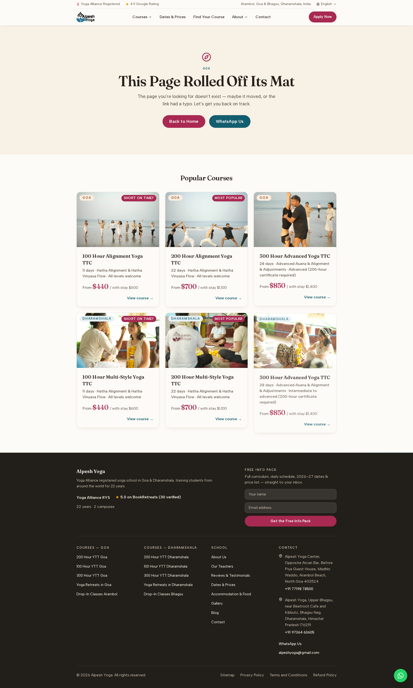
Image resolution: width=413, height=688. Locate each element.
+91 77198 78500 (299, 589)
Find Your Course (208, 17)
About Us (218, 557)
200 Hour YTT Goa (91, 557)
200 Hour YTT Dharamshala (166, 557)
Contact (263, 17)
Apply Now (323, 17)
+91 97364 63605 (299, 632)
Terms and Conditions (288, 675)
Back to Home (183, 121)
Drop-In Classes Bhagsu (163, 594)
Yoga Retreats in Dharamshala (168, 585)
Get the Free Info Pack (290, 521)
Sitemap (227, 675)
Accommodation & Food (231, 594)
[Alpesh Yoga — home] (85, 17)
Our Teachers (222, 566)
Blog (215, 613)
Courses (139, 17)
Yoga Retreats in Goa (93, 585)
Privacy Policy (252, 675)
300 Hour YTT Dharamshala (166, 575)
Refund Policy (325, 675)
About (237, 17)
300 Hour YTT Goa (91, 575)
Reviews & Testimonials (230, 575)
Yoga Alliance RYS (93, 497)
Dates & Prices (173, 17)
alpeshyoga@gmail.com (299, 652)
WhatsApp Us (230, 121)
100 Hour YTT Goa (91, 566)
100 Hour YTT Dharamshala (165, 566)
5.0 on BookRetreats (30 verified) (150, 497)
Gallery (217, 603)
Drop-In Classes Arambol (96, 594)
